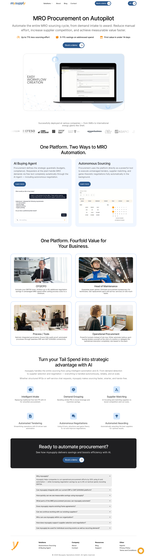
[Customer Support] (141, 551)
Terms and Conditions (128, 550)
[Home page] (18, 3)
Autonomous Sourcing (47, 545)
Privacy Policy (125, 548)
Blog (65, 3)
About (58, 3)
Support (98, 548)
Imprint (122, 545)
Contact (73, 3)
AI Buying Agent (45, 548)
